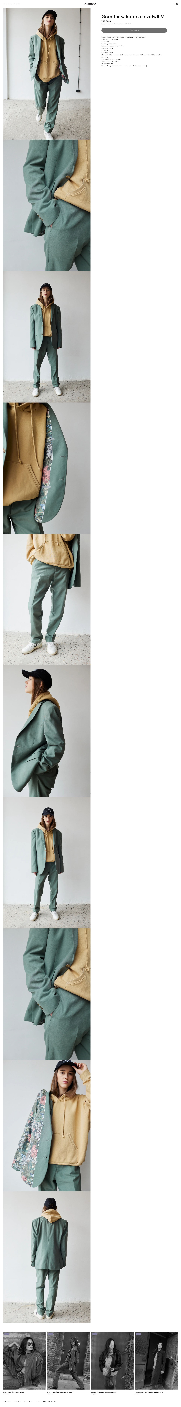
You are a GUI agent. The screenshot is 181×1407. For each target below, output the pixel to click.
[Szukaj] (174, 4)
